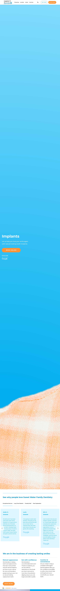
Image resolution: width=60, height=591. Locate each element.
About (26, 2)
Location (22, 2)
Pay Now (44, 2)
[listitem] (10, 525)
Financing (16, 2)
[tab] (7, 503)
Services (31, 2)
